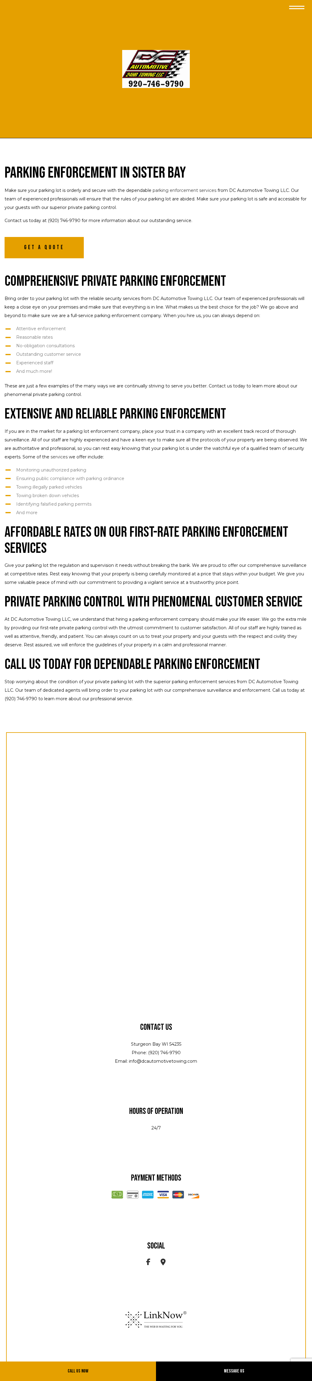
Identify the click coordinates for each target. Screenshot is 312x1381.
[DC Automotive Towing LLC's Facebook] (148, 1263)
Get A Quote (44, 247)
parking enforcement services (184, 190)
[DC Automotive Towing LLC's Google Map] (163, 1263)
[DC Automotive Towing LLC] (156, 69)
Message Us (234, 1371)
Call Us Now (78, 1371)
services (59, 457)
